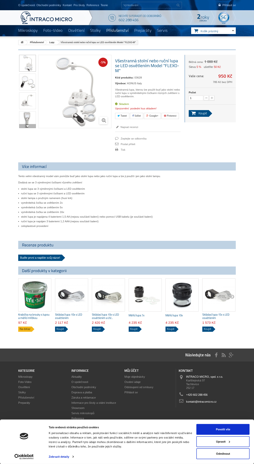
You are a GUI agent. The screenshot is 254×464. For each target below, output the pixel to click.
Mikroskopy (28, 30)
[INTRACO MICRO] (54, 17)
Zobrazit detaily (59, 456)
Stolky (95, 30)
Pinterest (171, 115)
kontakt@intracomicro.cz (201, 401)
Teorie (104, 5)
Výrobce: (120, 83)
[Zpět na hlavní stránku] (22, 42)
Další (27, 126)
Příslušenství (117, 30)
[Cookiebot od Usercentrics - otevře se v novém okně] (24, 457)
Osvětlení (76, 30)
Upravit (221, 441)
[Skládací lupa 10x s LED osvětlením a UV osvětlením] (108, 295)
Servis (162, 30)
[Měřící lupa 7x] (145, 295)
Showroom (78, 408)
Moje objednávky (134, 376)
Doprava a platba (81, 392)
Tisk (123, 149)
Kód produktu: (124, 77)
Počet (192, 92)
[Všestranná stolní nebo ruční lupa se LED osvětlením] (27, 63)
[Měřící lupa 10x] (182, 295)
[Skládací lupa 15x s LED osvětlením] (218, 295)
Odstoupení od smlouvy (138, 387)
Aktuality (76, 376)
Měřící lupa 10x (174, 315)
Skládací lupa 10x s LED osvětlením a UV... (105, 316)
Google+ (153, 115)
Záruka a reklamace (83, 397)
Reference (92, 5)
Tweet (123, 115)
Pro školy (79, 5)
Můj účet (131, 370)
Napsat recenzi (129, 127)
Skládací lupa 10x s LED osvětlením (68, 316)
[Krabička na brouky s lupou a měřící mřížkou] (34, 295)
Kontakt (67, 5)
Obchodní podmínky (48, 5)
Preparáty (143, 30)
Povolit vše (223, 429)
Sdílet (137, 115)
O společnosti (26, 5)
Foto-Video (52, 30)
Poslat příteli (128, 144)
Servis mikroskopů (82, 413)
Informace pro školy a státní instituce (93, 402)
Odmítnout (223, 453)
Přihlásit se (131, 392)
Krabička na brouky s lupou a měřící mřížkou (33, 316)
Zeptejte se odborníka (134, 138)
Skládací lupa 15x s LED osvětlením (215, 316)
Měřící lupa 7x (136, 315)
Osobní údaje (132, 381)
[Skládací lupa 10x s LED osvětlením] (71, 295)
